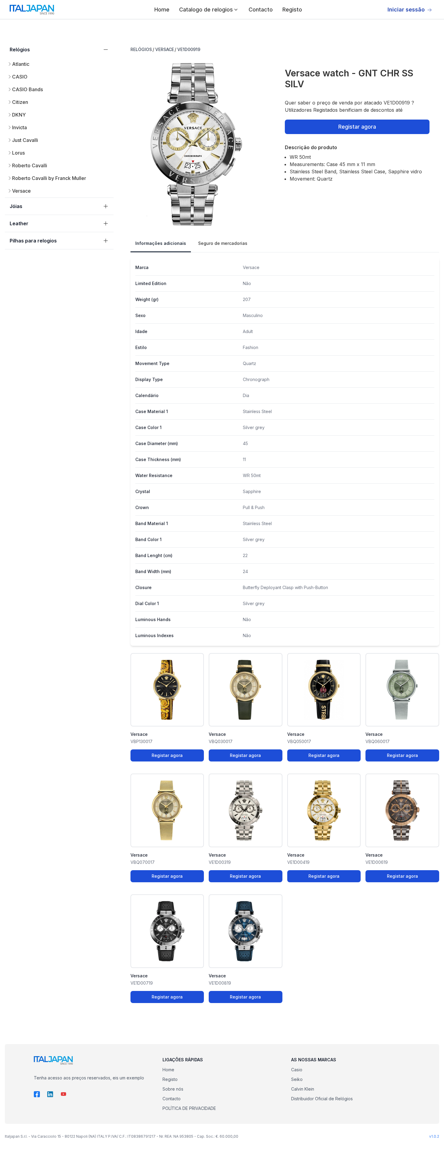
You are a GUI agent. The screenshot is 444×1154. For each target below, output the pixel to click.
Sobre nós (172, 1088)
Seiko (297, 1079)
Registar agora (357, 126)
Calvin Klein (302, 1088)
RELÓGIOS (141, 49)
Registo (292, 9)
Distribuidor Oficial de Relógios (322, 1098)
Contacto (261, 9)
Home (161, 9)
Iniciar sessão (406, 9)
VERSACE (164, 49)
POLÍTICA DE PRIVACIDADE (189, 1108)
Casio (296, 1069)
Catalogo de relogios (206, 9)
